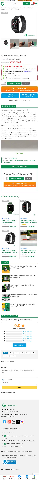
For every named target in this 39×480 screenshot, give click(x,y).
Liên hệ (26, 83)
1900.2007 (12, 409)
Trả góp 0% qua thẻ (28, 95)
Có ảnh (13, 356)
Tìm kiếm (26, 4)
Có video (6, 356)
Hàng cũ (10, 8)
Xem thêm (19, 153)
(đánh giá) (12, 59)
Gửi (19, 387)
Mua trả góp (10, 95)
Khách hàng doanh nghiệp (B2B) (13, 446)
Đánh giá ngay (19, 345)
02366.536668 (14, 412)
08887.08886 (23, 414)
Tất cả (5, 353)
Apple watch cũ (17, 8)
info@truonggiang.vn (17, 443)
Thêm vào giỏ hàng (14, 83)
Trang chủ (4, 8)
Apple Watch (18, 160)
